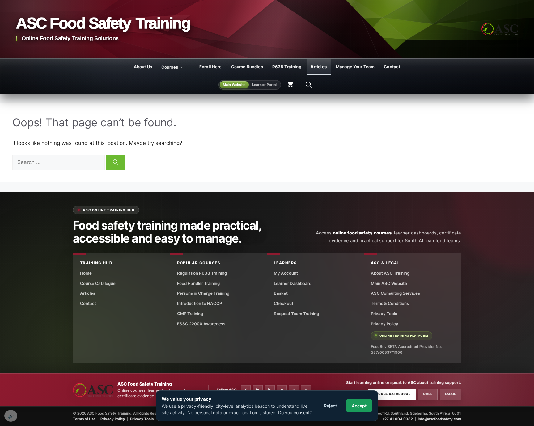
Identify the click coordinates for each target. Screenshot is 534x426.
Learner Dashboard (293, 283)
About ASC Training (390, 273)
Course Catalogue (98, 283)
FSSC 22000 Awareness (201, 323)
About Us (143, 66)
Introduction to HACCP (199, 303)
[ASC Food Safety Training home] (93, 390)
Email (450, 394)
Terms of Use (84, 419)
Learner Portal (264, 84)
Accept (359, 405)
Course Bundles (247, 66)
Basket (281, 293)
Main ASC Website (389, 283)
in (257, 390)
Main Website (234, 84)
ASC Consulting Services (395, 293)
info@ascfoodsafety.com (439, 419)
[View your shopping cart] (290, 84)
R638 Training (286, 66)
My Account (286, 273)
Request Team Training (296, 313)
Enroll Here (210, 66)
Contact (392, 66)
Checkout (283, 303)
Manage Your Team (355, 66)
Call (428, 394)
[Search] (115, 162)
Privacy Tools (384, 313)
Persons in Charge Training (203, 293)
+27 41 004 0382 (397, 419)
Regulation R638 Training (202, 273)
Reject (330, 405)
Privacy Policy (384, 323)
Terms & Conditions (390, 303)
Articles (319, 66)
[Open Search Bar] (308, 84)
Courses (169, 67)
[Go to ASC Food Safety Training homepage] (499, 29)
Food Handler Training (198, 283)
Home (86, 273)
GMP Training (190, 313)
